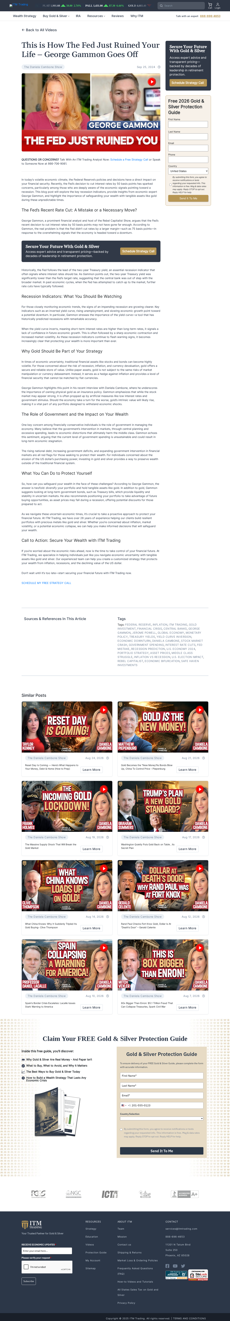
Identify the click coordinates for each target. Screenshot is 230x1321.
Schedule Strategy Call (138, 251)
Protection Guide (96, 1252)
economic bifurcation (162, 661)
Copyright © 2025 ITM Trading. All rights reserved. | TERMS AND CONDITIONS (156, 1318)
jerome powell (144, 632)
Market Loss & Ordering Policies (138, 1260)
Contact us (124, 1244)
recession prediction (148, 649)
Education (92, 1236)
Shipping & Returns (130, 1252)
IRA (78, 16)
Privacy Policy (126, 1302)
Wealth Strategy (24, 16)
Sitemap (91, 1268)
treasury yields (142, 636)
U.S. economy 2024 (181, 649)
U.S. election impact (187, 657)
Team (121, 1228)
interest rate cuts (180, 645)
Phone (171, 154)
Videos (90, 1244)
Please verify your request (36, 1257)
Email (171, 143)
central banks (175, 628)
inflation (160, 624)
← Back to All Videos (39, 30)
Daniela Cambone (166, 640)
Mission (122, 1236)
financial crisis (149, 628)
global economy (171, 632)
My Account (93, 1260)
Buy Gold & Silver (55, 16)
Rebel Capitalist (130, 661)
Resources (95, 16)
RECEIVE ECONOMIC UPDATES (39, 1244)
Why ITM (136, 16)
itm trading (178, 624)
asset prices (160, 653)
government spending (146, 645)
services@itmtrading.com (181, 1228)
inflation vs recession (152, 657)
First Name (174, 119)
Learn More (92, 769)
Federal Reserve (138, 624)
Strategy (91, 1228)
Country (172, 166)
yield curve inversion (174, 636)
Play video (152, 82)
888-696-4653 (210, 16)
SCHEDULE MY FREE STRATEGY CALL (46, 583)
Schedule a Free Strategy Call (129, 159)
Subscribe (28, 1281)
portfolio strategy (133, 653)
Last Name (174, 131)
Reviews (118, 16)
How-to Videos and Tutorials (135, 1281)
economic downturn (134, 640)
